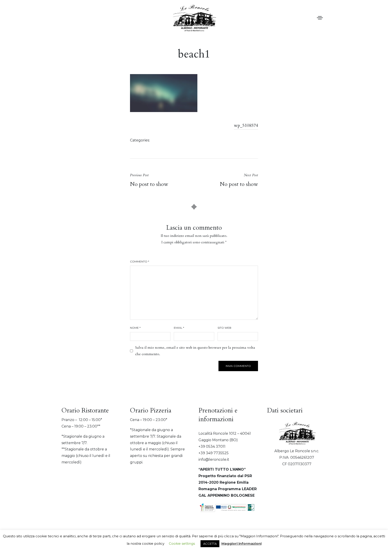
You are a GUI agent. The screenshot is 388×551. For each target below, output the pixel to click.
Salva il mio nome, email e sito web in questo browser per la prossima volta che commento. (195, 351)
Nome (135, 327)
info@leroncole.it (213, 459)
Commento (139, 261)
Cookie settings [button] (182, 543)
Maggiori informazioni (241, 543)
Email (179, 327)
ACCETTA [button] (210, 543)
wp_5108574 (246, 125)
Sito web (224, 327)
